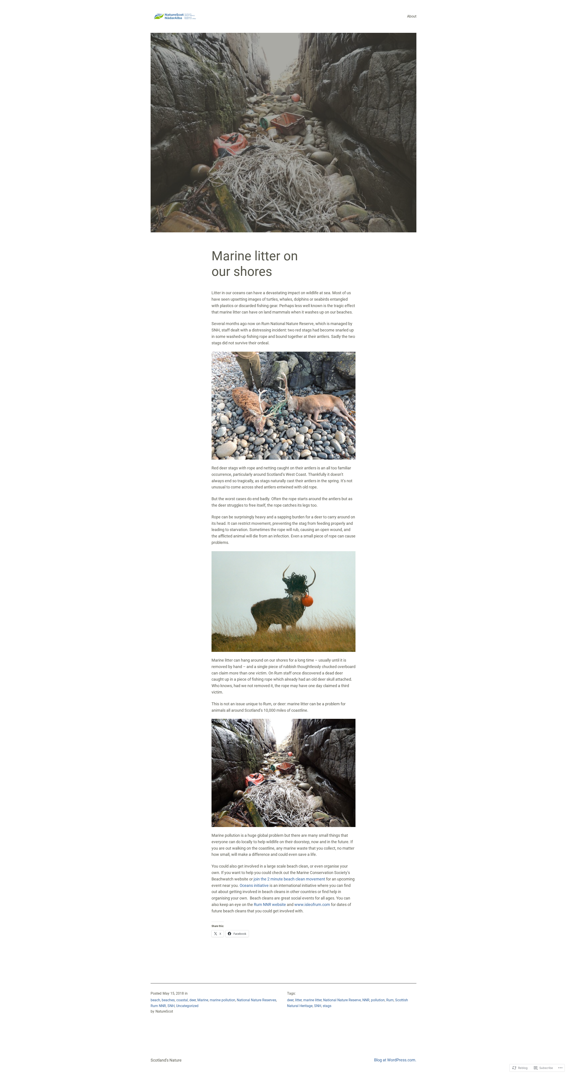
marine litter (312, 1000)
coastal (182, 1000)
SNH (171, 1006)
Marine (202, 1000)
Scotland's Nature (166, 1060)
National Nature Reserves (256, 1000)
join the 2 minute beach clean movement (289, 879)
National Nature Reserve (342, 1000)
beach (155, 1000)
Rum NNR (158, 1006)
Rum (390, 1000)
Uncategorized (187, 1006)
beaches (168, 1000)
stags (327, 1006)
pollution (378, 1000)
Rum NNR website (270, 904)
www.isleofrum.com (312, 904)
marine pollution (222, 1000)
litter (298, 1000)
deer (192, 1000)
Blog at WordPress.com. (395, 1060)
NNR (365, 1000)
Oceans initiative (254, 885)
